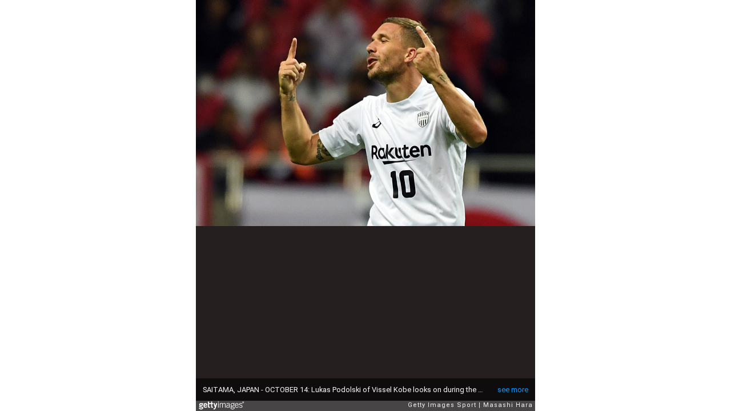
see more (512, 389)
